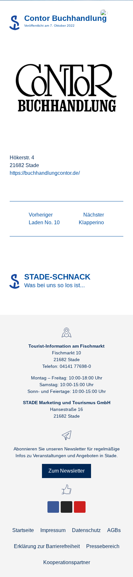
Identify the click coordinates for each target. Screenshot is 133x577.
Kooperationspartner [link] (66, 562)
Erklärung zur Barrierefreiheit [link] (47, 546)
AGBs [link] (114, 530)
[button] (90, 13)
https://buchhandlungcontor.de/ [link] (45, 173)
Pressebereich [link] (102, 546)
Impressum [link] (53, 530)
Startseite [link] (23, 530)
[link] (35, 13)
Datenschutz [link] (86, 530)
